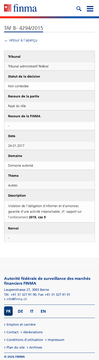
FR (8, 311)
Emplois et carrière (21, 324)
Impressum (56, 340)
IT (32, 311)
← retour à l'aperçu (20, 40)
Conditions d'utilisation (25, 340)
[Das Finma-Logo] (20, 8)
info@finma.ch (17, 299)
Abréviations (33, 332)
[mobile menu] (90, 8)
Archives (35, 347)
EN (43, 311)
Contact (13, 332)
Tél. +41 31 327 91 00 (20, 294)
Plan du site (16, 347)
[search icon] (79, 8)
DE (20, 311)
